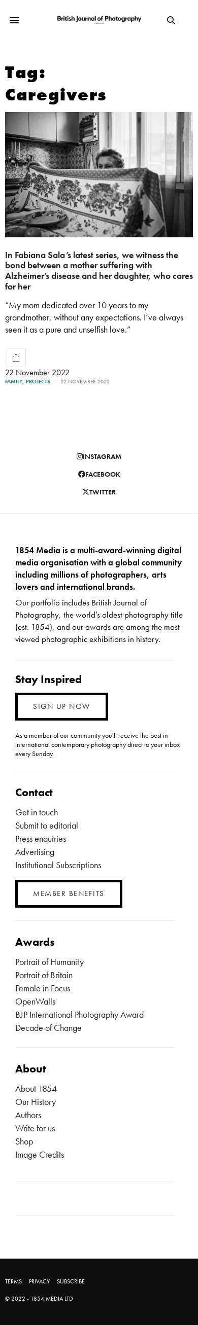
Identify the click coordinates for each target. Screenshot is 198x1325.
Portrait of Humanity (49, 962)
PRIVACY (39, 1281)
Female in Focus (42, 988)
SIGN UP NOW (61, 706)
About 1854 (36, 1088)
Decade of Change (48, 1027)
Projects (38, 381)
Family (13, 381)
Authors (28, 1115)
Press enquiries (40, 838)
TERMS (13, 1281)
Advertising (34, 851)
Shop (24, 1141)
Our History (35, 1101)
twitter (102, 491)
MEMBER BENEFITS (69, 893)
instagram (102, 456)
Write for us (35, 1128)
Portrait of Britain (44, 975)
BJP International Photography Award (79, 1014)
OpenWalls (35, 1001)
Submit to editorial (46, 825)
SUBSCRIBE (71, 1281)
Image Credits (39, 1154)
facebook (102, 474)
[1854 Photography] (99, 20)
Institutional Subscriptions (58, 865)
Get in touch (36, 812)
